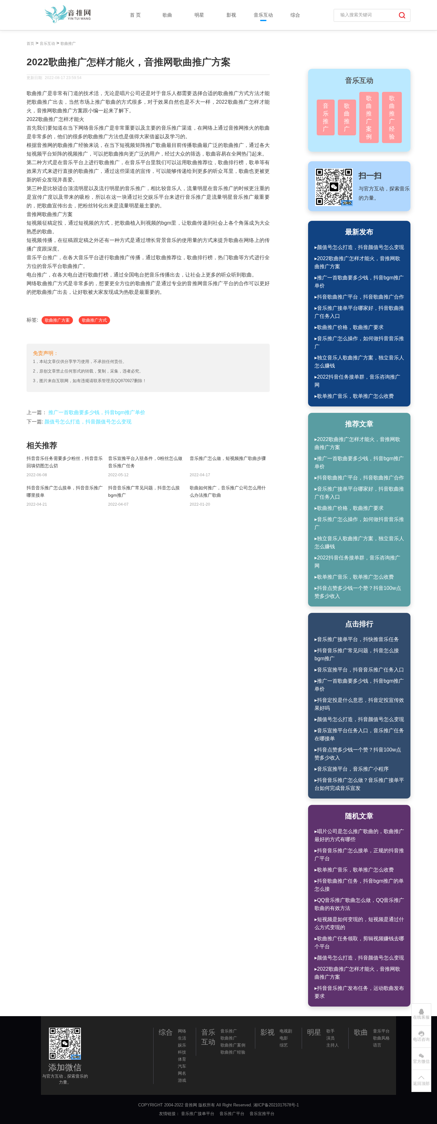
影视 (231, 15)
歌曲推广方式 (94, 320)
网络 (182, 1031)
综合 (295, 15)
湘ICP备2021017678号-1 (276, 1105)
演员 (330, 1038)
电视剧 (286, 1031)
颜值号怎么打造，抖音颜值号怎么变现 (87, 421)
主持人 (332, 1045)
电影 (284, 1038)
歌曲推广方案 (57, 320)
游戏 (182, 1080)
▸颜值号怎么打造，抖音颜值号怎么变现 (359, 247)
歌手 (330, 1031)
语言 (377, 1045)
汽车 (182, 1066)
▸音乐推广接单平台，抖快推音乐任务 (356, 639)
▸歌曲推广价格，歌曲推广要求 (349, 327)
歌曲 (167, 15)
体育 (182, 1059)
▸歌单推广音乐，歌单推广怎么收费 (354, 396)
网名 (182, 1073)
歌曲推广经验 (392, 117)
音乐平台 (381, 1031)
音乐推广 (326, 117)
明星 (199, 15)
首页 (30, 43)
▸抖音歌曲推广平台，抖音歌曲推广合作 (359, 297)
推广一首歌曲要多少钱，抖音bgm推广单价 (96, 412)
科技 (182, 1052)
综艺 (284, 1045)
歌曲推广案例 (369, 117)
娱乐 (182, 1045)
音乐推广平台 (232, 1113)
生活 (182, 1038)
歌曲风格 (381, 1038)
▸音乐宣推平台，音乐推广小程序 (351, 769)
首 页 (135, 15)
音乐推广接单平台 (198, 1113)
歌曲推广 (68, 43)
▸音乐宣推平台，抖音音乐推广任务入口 (359, 669)
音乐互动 (263, 15)
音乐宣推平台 (263, 1113)
